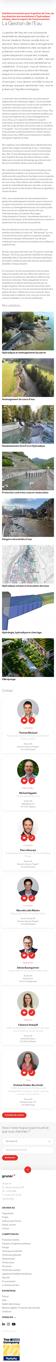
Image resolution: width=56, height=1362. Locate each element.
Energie (5, 1247)
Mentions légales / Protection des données (21, 1308)
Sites (4, 1300)
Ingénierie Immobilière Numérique (17, 1274)
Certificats (6, 1312)
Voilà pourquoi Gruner (11, 1221)
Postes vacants (9, 1225)
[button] (28, 1317)
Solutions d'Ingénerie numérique (16, 1244)
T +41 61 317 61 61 (12, 1195)
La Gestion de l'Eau (10, 1285)
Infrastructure (8, 1263)
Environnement (8, 1281)
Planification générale (11, 1255)
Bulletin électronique (11, 1304)
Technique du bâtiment (12, 1251)
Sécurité (6, 1278)
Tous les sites (8, 1199)
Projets (5, 1217)
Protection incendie (10, 1240)
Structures (7, 1266)
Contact (5, 1229)
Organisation (8, 1214)
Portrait (5, 1297)
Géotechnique (8, 1259)
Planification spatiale (11, 1270)
